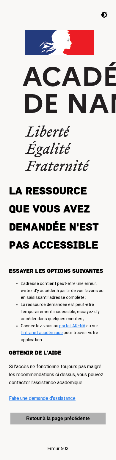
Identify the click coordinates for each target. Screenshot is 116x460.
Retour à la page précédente (58, 418)
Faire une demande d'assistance (42, 398)
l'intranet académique (42, 332)
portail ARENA (72, 325)
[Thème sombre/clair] (99, 14)
